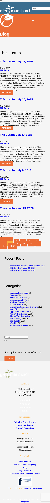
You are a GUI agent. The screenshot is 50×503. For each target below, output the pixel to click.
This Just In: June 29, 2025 (17, 208)
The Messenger (16, 318)
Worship (13, 323)
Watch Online (25, 461)
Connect (13, 295)
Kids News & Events (18, 297)
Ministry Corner (17, 302)
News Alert (14, 309)
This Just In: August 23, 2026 (22, 268)
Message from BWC (18, 300)
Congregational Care (19, 293)
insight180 (25, 501)
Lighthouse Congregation (32, 488)
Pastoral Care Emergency (25, 464)
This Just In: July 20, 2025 (16, 99)
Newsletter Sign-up (25, 425)
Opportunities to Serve (19, 311)
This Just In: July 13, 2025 (16, 135)
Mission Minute (16, 304)
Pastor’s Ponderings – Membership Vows (27, 266)
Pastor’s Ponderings (25, 428)
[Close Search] (33, 20)
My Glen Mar (25, 471)
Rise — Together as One (20, 316)
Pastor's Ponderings (18, 314)
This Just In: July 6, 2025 (15, 170)
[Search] (5, 340)
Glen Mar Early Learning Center (25, 474)
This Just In (4, 70)
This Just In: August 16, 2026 (22, 270)
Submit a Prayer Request (25, 422)
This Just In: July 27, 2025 (16, 61)
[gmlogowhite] (15, 15)
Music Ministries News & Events (24, 307)
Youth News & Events (19, 325)
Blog (25, 467)
